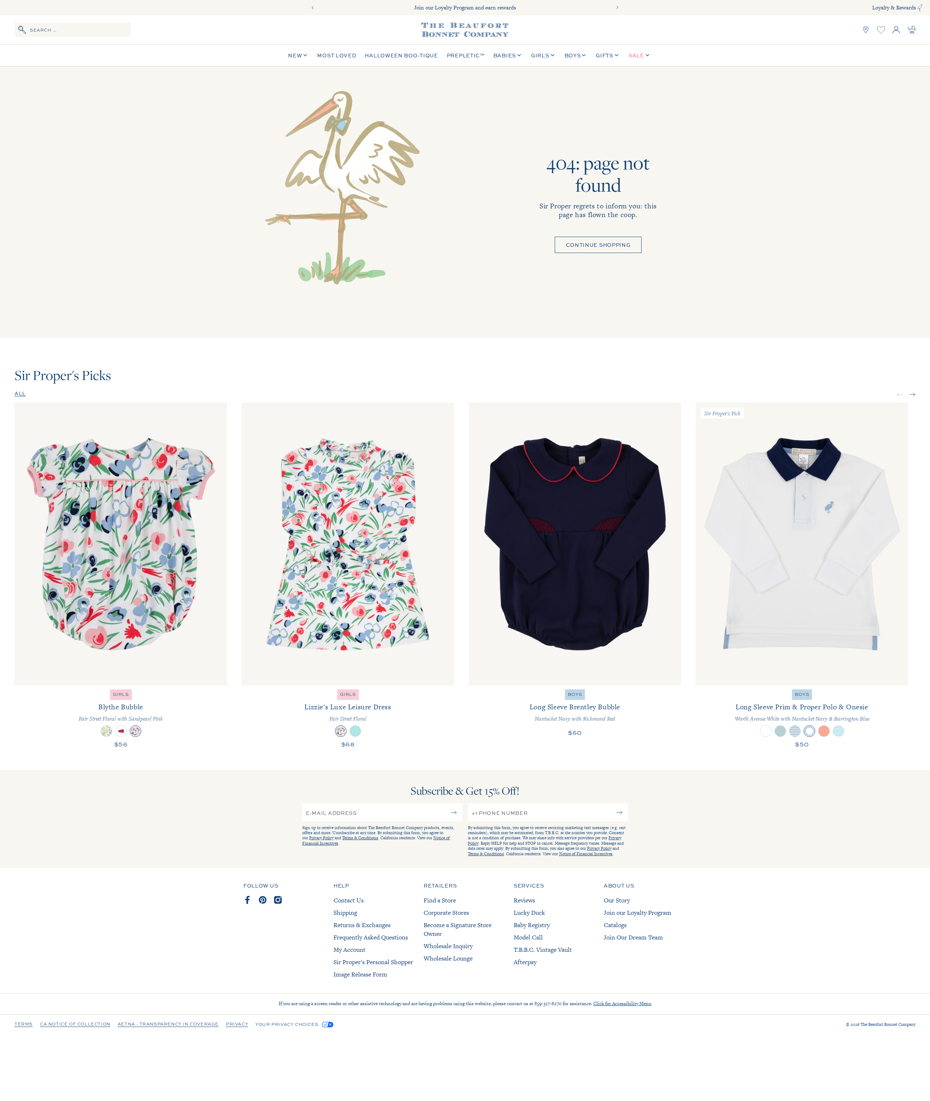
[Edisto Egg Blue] (355, 731)
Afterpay (525, 962)
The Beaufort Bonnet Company (888, 1024)
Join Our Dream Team (633, 937)
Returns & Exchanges (362, 925)
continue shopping (598, 244)
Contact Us (348, 900)
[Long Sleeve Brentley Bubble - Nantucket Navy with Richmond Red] (575, 544)
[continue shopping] (339, 202)
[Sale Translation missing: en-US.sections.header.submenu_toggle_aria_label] (647, 55)
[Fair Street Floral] (341, 731)
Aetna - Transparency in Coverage (168, 1024)
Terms (24, 1024)
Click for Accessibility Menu (622, 1003)
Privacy (237, 1024)
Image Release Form (360, 974)
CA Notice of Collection (75, 1024)
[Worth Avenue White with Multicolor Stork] (766, 731)
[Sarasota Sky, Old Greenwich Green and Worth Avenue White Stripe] (795, 731)
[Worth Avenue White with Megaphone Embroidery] (121, 731)
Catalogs (615, 925)
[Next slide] (617, 8)
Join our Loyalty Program (637, 912)
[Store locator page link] (866, 30)
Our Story (617, 900)
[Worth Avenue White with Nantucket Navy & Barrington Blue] (809, 731)
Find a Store (440, 900)
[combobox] (73, 30)
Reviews (524, 900)
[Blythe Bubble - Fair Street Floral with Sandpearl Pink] (121, 544)
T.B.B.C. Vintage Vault (543, 949)
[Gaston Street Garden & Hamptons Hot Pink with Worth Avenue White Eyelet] (106, 731)
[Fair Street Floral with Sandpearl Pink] (135, 731)
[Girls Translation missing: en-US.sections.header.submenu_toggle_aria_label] (552, 55)
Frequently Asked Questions (370, 937)
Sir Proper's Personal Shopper (373, 962)
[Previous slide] (313, 8)
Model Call (528, 937)
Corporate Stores (446, 912)
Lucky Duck (529, 912)
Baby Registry (532, 925)
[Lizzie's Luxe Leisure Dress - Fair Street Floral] (348, 544)
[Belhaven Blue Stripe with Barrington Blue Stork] (838, 731)
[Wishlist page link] (881, 30)
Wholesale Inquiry (448, 946)
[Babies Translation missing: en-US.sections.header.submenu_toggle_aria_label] (519, 55)
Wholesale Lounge (448, 958)
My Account (349, 949)
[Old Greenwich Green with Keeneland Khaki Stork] (780, 731)
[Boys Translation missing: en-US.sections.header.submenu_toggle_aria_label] (584, 55)
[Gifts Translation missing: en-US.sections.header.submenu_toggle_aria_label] (616, 55)
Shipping (345, 912)
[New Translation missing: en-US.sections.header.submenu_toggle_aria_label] (305, 55)
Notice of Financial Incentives (585, 854)
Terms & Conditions (360, 838)
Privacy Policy (321, 838)
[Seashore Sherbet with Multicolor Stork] (824, 731)
